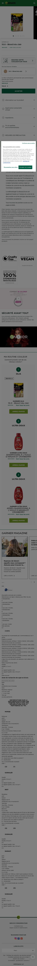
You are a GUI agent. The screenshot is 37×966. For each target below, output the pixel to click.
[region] (18, 156)
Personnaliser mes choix (11, 167)
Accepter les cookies (25, 167)
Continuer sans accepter (28, 143)
